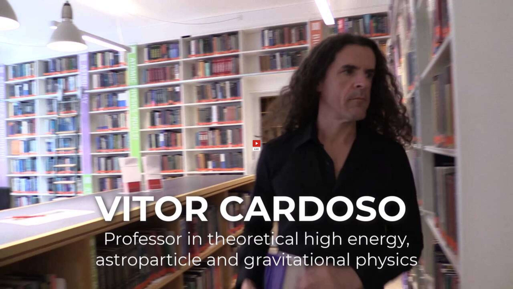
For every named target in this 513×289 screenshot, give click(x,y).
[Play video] (256, 143)
